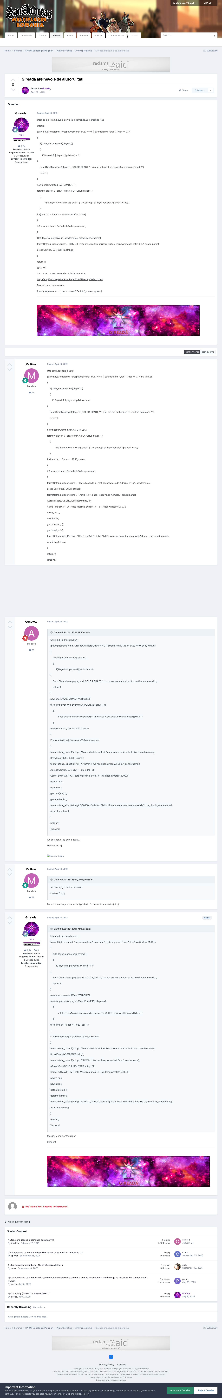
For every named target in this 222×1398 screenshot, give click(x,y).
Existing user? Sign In (184, 3)
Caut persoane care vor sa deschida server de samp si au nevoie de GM (45, 1252)
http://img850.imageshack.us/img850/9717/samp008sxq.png (70, 279)
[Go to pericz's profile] (177, 1281)
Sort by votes (192, 352)
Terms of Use (63, 1393)
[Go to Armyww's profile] (31, 633)
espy (184, 1265)
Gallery (42, 35)
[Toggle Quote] (51, 632)
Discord (134, 35)
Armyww (31, 621)
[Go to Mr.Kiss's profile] (31, 375)
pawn (14, 1268)
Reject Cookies (206, 1390)
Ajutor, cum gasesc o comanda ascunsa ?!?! (31, 1240)
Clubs (70, 35)
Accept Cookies (181, 1390)
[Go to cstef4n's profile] (177, 1241)
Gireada (20, 113)
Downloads (26, 35)
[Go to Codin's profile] (177, 1254)
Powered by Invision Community (111, 1380)
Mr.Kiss (31, 364)
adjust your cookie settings (101, 1390)
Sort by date (208, 352)
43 (37, 950)
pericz (14, 1284)
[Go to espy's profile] (177, 1266)
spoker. (15, 1255)
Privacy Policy (106, 1364)
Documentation (116, 35)
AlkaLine (15, 1243)
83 (32, 650)
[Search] (213, 35)
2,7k (22, 146)
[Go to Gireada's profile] (25, 90)
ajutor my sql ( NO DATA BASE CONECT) (29, 1293)
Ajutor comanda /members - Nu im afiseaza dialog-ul (35, 1265)
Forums (56, 35)
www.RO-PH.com (124, 1377)
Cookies (121, 1364)
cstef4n (186, 1239)
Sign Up (208, 2)
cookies (25, 1390)
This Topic (201, 35)
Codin (185, 1252)
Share (184, 90)
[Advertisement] (111, 591)
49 (32, 392)
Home (11, 35)
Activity (98, 35)
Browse (84, 35)
